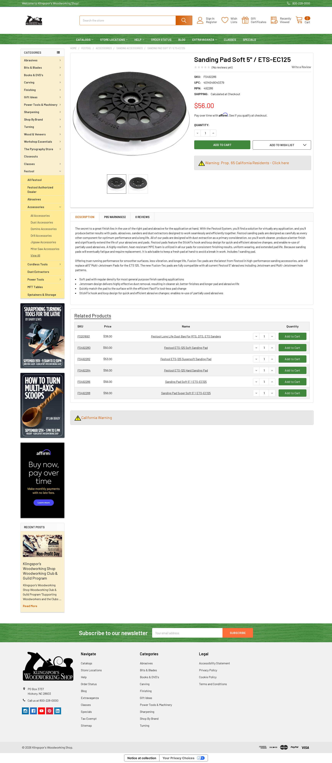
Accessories (35, 207)
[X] (65, 710)
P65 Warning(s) (115, 217)
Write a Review (301, 67)
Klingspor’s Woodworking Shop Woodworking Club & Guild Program (40, 570)
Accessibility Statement (214, 663)
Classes (230, 39)
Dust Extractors (38, 271)
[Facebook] (33, 710)
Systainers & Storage (41, 294)
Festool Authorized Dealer (40, 189)
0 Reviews (142, 217)
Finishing (30, 90)
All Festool (34, 180)
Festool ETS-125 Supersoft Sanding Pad (185, 359)
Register (211, 22)
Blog (181, 39)
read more (30, 606)
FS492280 (83, 347)
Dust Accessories (42, 222)
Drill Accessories (41, 235)
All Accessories (40, 215)
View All (35, 255)
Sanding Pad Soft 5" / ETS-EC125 (186, 381)
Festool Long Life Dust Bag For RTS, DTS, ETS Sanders (186, 336)
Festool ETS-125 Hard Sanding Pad (186, 370)
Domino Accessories (44, 229)
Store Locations (112, 39)
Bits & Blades (33, 67)
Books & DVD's (33, 75)
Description (85, 217)
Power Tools (35, 279)
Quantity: (201, 125)
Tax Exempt (89, 718)
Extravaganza (203, 39)
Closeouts (31, 156)
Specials (249, 39)
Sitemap (86, 725)
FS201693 (83, 336)
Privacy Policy (208, 670)
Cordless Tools (37, 264)
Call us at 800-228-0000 (43, 700)
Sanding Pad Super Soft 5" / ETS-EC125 (186, 393)
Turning (29, 126)
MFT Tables (35, 287)
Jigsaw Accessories (43, 242)
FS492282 (83, 359)
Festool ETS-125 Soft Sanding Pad (186, 347)
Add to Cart (292, 336)
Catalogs (83, 39)
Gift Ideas (30, 97)
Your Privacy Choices (178, 758)
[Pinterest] (49, 710)
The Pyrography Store (38, 149)
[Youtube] (41, 710)
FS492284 (83, 370)
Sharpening (31, 112)
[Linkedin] (57, 710)
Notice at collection (141, 758)
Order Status (161, 39)
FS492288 (83, 393)
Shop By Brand (33, 119)
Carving (29, 82)
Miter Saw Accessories (45, 249)
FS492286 (83, 381)
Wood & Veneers (35, 134)
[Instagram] (25, 710)
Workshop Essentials (38, 141)
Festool (29, 171)
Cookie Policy (208, 677)
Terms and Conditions (213, 684)
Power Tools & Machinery (40, 104)
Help (137, 39)
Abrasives (30, 60)
